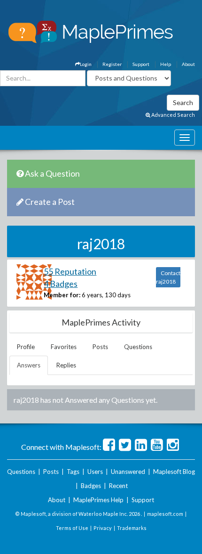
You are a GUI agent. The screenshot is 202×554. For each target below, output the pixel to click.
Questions (138, 346)
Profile (26, 346)
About (188, 64)
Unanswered (128, 471)
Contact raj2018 (168, 277)
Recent (118, 485)
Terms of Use (72, 528)
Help (165, 64)
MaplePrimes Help (98, 500)
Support (140, 64)
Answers (28, 365)
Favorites (64, 346)
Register (112, 64)
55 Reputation (70, 271)
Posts (100, 346)
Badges (91, 485)
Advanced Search (172, 115)
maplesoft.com (165, 514)
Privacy (102, 528)
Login (86, 64)
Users (95, 471)
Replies (66, 365)
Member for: (62, 295)
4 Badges (61, 283)
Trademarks (132, 528)
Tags (73, 471)
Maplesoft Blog (174, 471)
